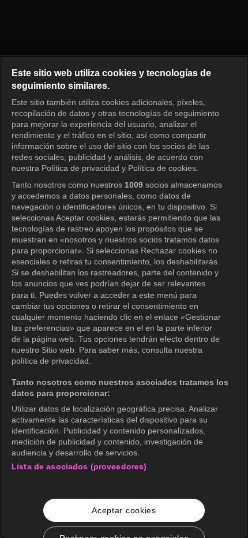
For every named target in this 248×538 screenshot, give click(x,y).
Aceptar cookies (124, 510)
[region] (124, 296)
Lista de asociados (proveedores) (79, 466)
